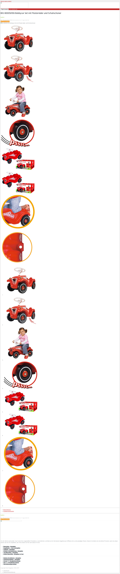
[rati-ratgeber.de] (14, 7)
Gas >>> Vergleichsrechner (11, 562)
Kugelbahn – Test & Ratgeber (11, 548)
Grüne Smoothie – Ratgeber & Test (13, 554)
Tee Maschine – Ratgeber (10, 552)
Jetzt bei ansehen (5, 21)
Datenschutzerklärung (9, 572)
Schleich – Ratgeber (9, 549)
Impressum (6, 570)
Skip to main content (6, 1)
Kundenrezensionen (8, 511)
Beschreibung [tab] (7, 510)
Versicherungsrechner (10, 564)
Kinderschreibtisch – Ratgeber (12, 558)
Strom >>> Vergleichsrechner (11, 561)
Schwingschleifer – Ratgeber (11, 559)
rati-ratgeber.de (13, 9)
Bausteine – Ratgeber (9, 546)
